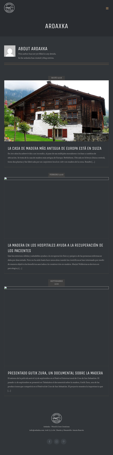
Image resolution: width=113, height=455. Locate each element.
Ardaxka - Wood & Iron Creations (56, 427)
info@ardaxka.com (36, 430)
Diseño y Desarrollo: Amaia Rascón (70, 430)
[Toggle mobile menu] (107, 8)
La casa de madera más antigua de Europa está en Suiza (54, 148)
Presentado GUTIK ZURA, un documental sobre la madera (55, 373)
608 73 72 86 (50, 430)
